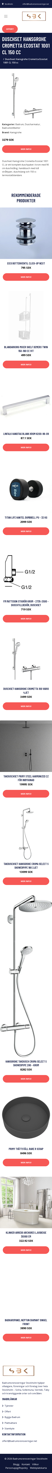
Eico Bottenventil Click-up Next (26, 263)
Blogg (16, 1464)
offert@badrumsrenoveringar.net (35, 4)
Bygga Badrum (12, 1417)
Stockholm (9, 4)
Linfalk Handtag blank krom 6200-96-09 (26, 433)
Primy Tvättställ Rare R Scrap (26, 1149)
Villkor (35, 1464)
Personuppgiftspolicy (16, 1467)
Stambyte (9, 1428)
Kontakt (26, 1464)
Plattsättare (11, 1422)
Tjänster (9, 1405)
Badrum (19, 124)
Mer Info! (26, 149)
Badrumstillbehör (11, 127)
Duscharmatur (32, 124)
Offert (10, 29)
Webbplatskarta (38, 1467)
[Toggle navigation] (6, 16)
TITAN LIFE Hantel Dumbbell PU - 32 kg (26, 517)
